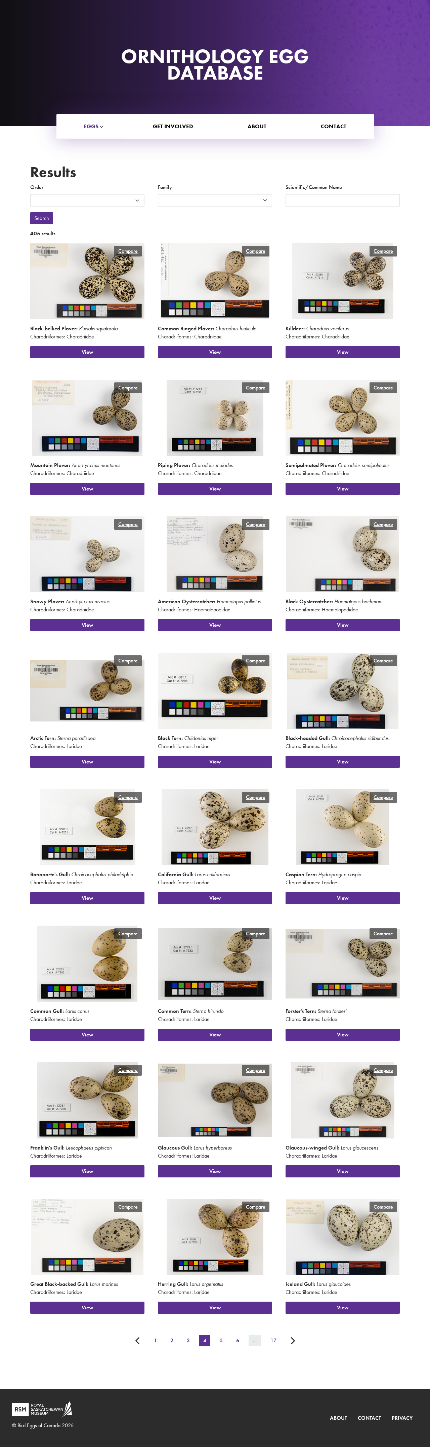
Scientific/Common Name (314, 187)
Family (165, 187)
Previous (137, 1340)
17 (273, 1340)
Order (36, 187)
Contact (369, 1417)
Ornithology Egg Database (215, 64)
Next (292, 1340)
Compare (128, 250)
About (338, 1417)
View (87, 352)
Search (41, 218)
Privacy (402, 1417)
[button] (91, 126)
